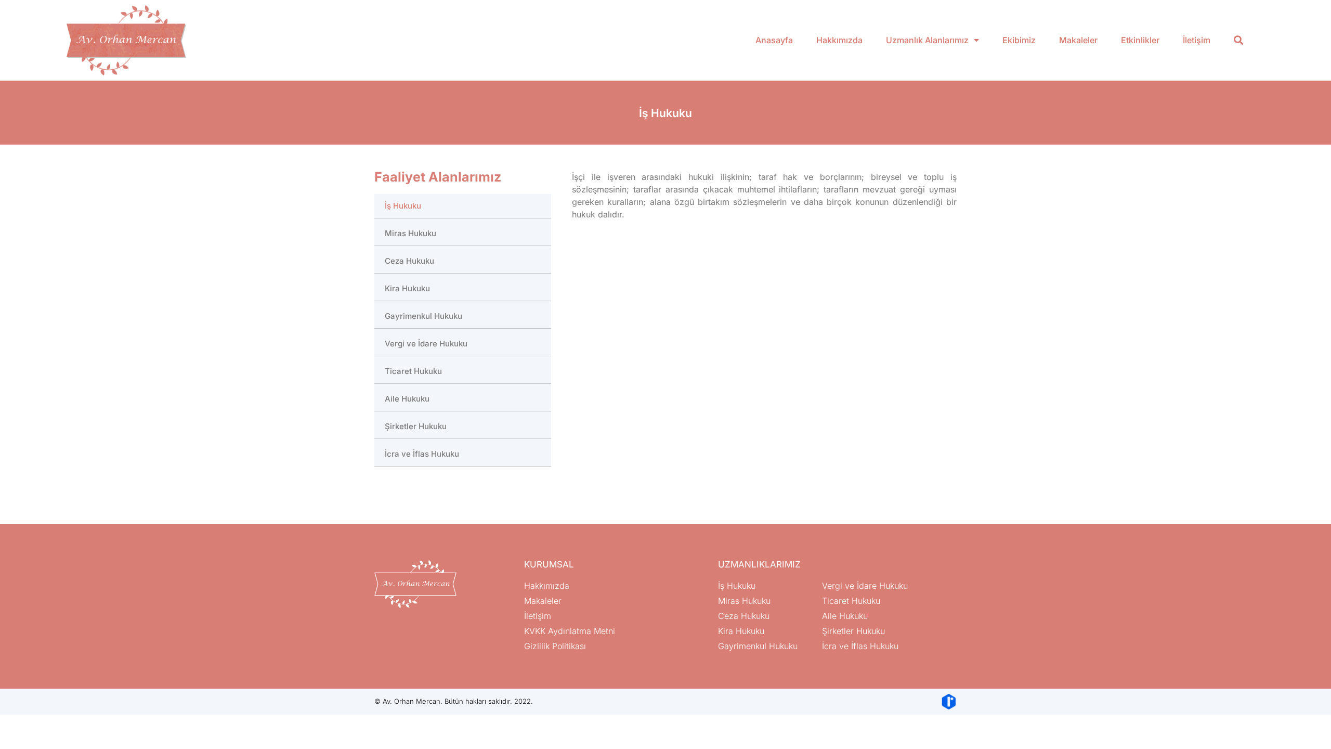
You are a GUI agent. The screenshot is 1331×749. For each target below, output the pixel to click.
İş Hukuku (403, 206)
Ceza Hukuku (409, 261)
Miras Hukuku (410, 233)
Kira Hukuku (407, 288)
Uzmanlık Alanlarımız (927, 40)
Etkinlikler (1140, 40)
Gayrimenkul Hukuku (423, 316)
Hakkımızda (839, 40)
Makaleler (1078, 40)
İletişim (1196, 40)
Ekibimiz (1019, 40)
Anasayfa (774, 40)
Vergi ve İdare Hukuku (426, 343)
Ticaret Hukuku (413, 371)
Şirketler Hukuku (416, 426)
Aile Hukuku (407, 399)
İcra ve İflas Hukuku (422, 454)
